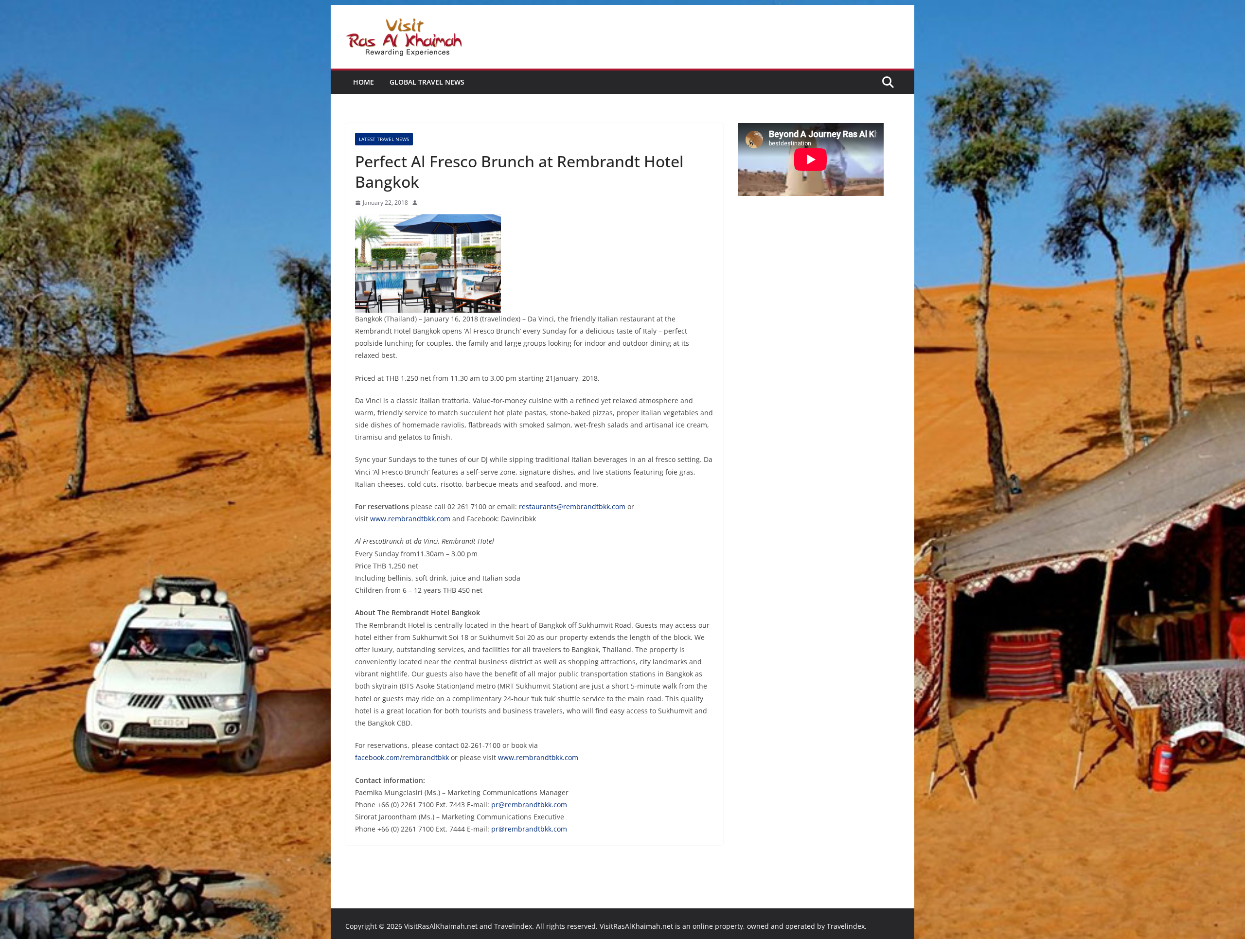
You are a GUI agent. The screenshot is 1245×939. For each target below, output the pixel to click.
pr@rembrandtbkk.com (529, 804)
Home (363, 82)
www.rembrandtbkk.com (410, 518)
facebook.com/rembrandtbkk (402, 757)
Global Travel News (427, 82)
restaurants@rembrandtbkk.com (572, 506)
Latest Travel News (384, 139)
